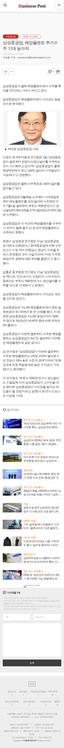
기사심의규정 (45, 701)
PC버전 (32, 684)
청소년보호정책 (12, 701)
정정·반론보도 (29, 701)
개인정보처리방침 (38, 691)
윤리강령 (23, 691)
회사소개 (12, 691)
